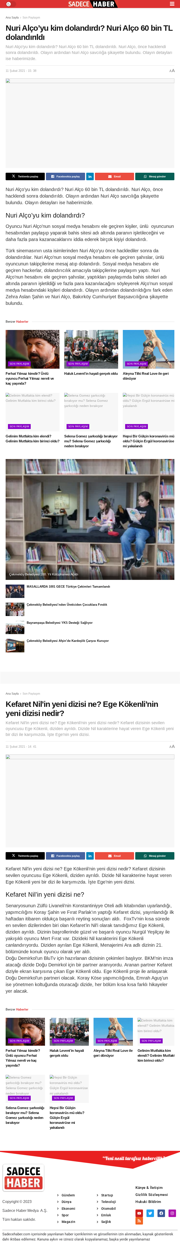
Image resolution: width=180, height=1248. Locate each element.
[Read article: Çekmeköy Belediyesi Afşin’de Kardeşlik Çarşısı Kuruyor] (15, 645)
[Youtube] (139, 1213)
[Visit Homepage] (93, 4)
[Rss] (139, 1221)
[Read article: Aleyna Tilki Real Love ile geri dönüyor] (150, 349)
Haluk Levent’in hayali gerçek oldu (91, 373)
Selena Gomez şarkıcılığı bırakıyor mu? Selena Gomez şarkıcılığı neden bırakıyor (91, 441)
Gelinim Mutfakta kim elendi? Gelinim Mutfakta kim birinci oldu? (157, 1055)
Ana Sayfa (12, 17)
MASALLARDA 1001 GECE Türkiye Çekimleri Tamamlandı (68, 586)
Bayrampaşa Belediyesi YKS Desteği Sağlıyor (60, 622)
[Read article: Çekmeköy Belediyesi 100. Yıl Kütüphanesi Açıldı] (90, 519)
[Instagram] (172, 1213)
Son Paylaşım (31, 17)
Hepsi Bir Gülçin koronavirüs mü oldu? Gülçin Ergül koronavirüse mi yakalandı (148, 441)
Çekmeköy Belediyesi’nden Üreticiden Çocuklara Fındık (67, 604)
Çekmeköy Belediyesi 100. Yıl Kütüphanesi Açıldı (43, 574)
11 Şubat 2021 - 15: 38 (21, 71)
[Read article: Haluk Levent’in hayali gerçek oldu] (91, 349)
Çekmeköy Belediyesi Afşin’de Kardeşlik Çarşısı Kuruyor (68, 641)
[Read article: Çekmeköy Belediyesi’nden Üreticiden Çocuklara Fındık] (15, 609)
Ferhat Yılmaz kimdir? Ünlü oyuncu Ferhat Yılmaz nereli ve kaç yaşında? (30, 378)
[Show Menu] (172, 4)
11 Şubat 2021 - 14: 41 (21, 746)
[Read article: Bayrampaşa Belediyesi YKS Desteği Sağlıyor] (15, 627)
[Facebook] (161, 1213)
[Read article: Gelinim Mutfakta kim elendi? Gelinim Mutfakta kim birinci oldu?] (33, 412)
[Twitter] (150, 1213)
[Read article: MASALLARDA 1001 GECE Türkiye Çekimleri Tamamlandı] (15, 591)
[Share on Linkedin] (90, 176)
